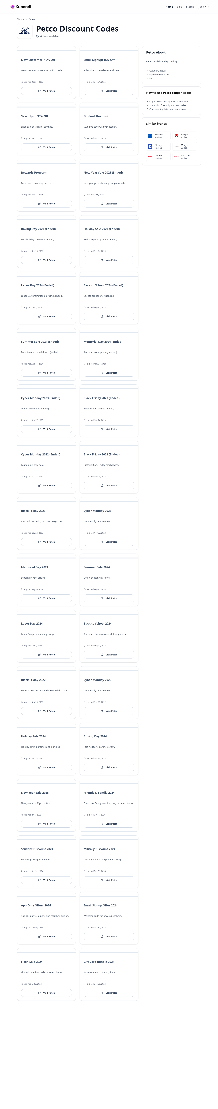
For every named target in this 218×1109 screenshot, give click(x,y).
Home (169, 6)
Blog (179, 6)
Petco (152, 78)
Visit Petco (49, 90)
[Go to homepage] (21, 7)
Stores (190, 6)
